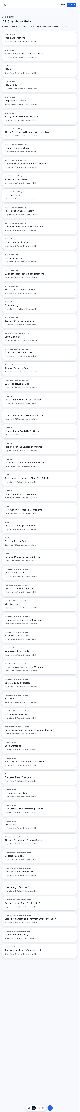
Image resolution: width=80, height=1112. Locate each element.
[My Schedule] (43, 1108)
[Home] (29, 1108)
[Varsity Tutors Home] (5, 5)
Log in (63, 4)
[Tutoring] (38, 1108)
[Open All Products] (50, 1108)
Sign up (73, 4)
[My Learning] (34, 1108)
